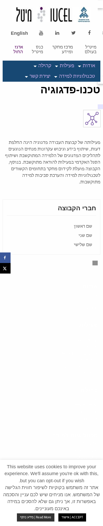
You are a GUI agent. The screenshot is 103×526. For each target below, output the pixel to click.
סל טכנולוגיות (86, 444)
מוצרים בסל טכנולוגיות (79, 451)
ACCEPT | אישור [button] (72, 517)
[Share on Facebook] (5, 257)
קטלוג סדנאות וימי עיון (79, 367)
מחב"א (92, 308)
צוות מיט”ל (89, 295)
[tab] (87, 66)
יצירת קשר (40, 76)
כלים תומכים (87, 457)
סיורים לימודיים (85, 405)
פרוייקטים (89, 373)
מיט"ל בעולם (90, 50)
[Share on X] (5, 268)
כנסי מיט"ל (89, 360)
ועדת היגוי (89, 302)
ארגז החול (18, 50)
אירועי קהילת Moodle (80, 354)
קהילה (44, 66)
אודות (89, 66)
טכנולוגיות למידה (77, 76)
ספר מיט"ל (89, 347)
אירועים (91, 334)
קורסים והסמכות (83, 340)
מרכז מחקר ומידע (62, 50)
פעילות (67, 66)
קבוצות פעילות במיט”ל (79, 399)
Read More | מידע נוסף (35, 517)
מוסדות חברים (86, 412)
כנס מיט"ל (37, 50)
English (19, 33)
